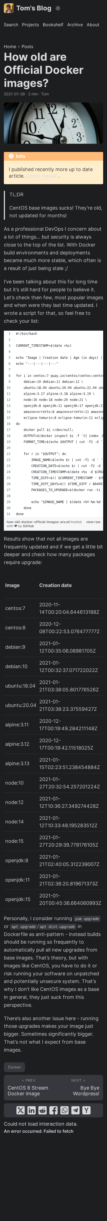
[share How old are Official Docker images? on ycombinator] (86, 1110)
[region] (53, 424)
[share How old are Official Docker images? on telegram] (75, 1110)
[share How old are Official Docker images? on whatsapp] (64, 1110)
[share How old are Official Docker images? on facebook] (53, 1110)
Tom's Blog (33, 8)
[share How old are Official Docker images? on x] (20, 1110)
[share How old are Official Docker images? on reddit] (42, 1110)
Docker (14, 1067)
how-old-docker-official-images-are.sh (39, 522)
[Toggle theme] (58, 8)
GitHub (28, 526)
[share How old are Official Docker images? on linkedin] (31, 1110)
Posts (27, 46)
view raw (93, 522)
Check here (39, 176)
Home (10, 46)
